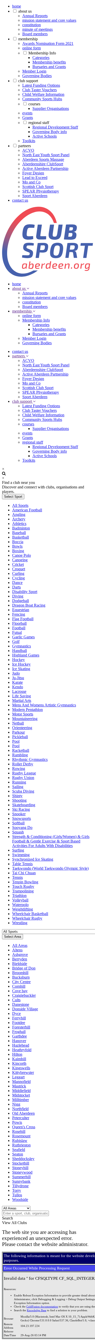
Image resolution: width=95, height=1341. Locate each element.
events (27, 113)
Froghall (19, 1032)
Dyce (16, 1013)
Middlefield (21, 1090)
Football (18, 628)
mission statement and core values (49, 20)
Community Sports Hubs (42, 99)
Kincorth (19, 1063)
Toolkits (28, 141)
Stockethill (20, 1163)
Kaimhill (19, 1059)
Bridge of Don (23, 968)
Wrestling (19, 923)
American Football (27, 510)
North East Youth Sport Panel (45, 155)
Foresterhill (21, 1027)
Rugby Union (23, 777)
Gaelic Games (23, 637)
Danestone (20, 1004)
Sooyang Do (22, 827)
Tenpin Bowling (25, 882)
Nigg (16, 1104)
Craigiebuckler (24, 995)
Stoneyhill (20, 1168)
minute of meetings (37, 29)
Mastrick (19, 1086)
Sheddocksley (23, 1159)
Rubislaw (19, 1140)
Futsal (17, 632)
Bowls (17, 546)
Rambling (20, 755)
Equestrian (20, 610)
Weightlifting (22, 909)
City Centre (21, 982)
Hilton (17, 1054)
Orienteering (22, 728)
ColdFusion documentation (42, 1306)
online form (31, 48)
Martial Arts (21, 700)
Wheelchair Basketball (30, 914)
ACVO (28, 150)
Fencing (18, 614)
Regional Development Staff (55, 127)
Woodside (20, 1199)
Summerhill (21, 1177)
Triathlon (19, 895)
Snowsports (21, 818)
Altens (17, 950)
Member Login (34, 71)
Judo (16, 673)
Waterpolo (20, 904)
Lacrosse (19, 691)
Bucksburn (21, 977)
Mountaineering (24, 718)
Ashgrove (20, 954)
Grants (27, 117)
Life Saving (21, 696)
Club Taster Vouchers (39, 90)
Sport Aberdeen (34, 196)
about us (25, 11)
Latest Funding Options (41, 85)
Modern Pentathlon (27, 709)
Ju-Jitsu (18, 678)
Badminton (21, 528)
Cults (16, 1000)
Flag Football (22, 619)
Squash (18, 832)
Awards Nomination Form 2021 (47, 43)
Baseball (19, 533)
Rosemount (21, 1136)
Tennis (17, 877)
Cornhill (18, 986)
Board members (35, 34)
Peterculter (20, 1118)
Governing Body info (49, 132)
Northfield (20, 1109)
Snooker (19, 814)
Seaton (17, 1154)
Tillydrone (20, 1186)
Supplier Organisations (50, 108)
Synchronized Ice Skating (32, 859)
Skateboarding (23, 805)
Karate (17, 682)
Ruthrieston (21, 1145)
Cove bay (20, 991)
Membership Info (42, 53)
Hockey (18, 660)
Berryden (19, 959)
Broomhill (20, 973)
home (16, 6)
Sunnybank (21, 1181)
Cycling (18, 578)
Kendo (17, 687)
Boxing (18, 551)
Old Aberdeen (23, 1113)
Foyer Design (33, 173)
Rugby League (24, 773)
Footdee (18, 1022)
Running (19, 782)
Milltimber (20, 1100)
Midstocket (21, 1095)
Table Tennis (22, 864)
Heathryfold (21, 1050)
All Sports (20, 505)
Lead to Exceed (34, 177)
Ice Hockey (21, 664)
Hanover (19, 1041)
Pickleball (20, 737)
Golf (16, 641)
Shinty (17, 796)
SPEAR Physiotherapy (40, 191)
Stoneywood (22, 1172)
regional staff (38, 122)
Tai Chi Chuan (24, 873)
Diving (17, 596)
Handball (19, 650)
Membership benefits (49, 62)
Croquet (18, 569)
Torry (16, 1190)
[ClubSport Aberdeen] (47, 275)
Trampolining (23, 891)
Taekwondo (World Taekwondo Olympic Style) (50, 868)
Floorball (19, 623)
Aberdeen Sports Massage (43, 159)
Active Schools (44, 136)
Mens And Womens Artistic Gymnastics (44, 705)
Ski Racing (21, 809)
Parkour (18, 732)
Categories (40, 57)
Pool (16, 741)
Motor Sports (22, 714)
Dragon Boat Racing (28, 605)
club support (28, 81)
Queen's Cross (23, 1127)
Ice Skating (21, 669)
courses (34, 104)
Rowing (18, 768)
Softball (18, 823)
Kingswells (21, 1068)
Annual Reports (35, 16)
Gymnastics (21, 646)
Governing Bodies (37, 76)
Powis (17, 1122)
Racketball (20, 750)
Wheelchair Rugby (27, 918)
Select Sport (13, 496)
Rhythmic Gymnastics (30, 759)
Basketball (20, 537)
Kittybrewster (23, 1072)
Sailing (17, 787)
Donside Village (25, 1009)
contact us (20, 200)
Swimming (21, 855)
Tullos (17, 1195)
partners (24, 146)
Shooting (19, 800)
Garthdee (19, 1036)
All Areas (19, 945)
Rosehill (18, 1131)
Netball (18, 723)
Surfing (18, 850)
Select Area (12, 937)
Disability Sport (24, 591)
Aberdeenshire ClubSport (42, 164)
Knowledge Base (36, 1310)
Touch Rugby (23, 886)
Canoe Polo (21, 555)
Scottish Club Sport (37, 186)
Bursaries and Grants (49, 67)
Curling (18, 573)
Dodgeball (20, 601)
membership (28, 39)
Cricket (18, 564)
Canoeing (20, 560)
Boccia (17, 542)
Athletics (19, 523)
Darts (16, 587)
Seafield (18, 1149)
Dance (17, 582)
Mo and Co (31, 182)
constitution (31, 25)
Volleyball (20, 900)
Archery (18, 519)
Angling (18, 514)
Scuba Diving (23, 791)
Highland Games (25, 655)
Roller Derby (22, 764)
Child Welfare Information (43, 94)
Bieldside (19, 963)
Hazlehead (20, 1045)
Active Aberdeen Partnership (45, 168)
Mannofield (21, 1081)
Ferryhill (19, 1018)
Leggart (18, 1077)
